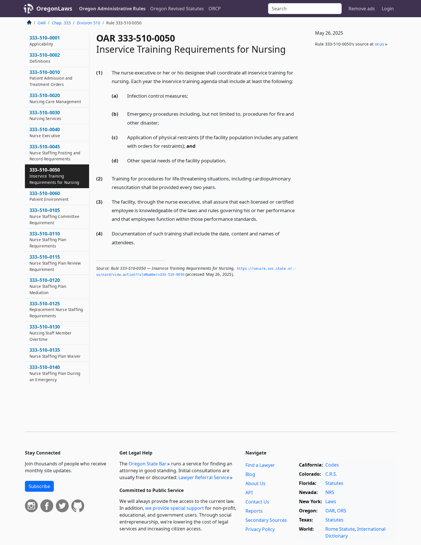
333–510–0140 (54, 373)
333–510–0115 (55, 263)
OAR (42, 22)
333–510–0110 (47, 240)
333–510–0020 (55, 98)
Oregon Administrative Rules (112, 8)
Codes (332, 465)
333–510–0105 (54, 216)
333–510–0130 (50, 333)
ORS (341, 510)
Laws (330, 501)
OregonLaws (54, 8)
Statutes (334, 483)
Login (388, 8)
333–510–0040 (44, 132)
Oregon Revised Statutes (177, 8)
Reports (254, 511)
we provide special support (174, 508)
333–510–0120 (47, 286)
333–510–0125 (56, 309)
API (249, 492)
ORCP (214, 8)
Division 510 (88, 22)
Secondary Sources (266, 520)
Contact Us (257, 502)
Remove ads (362, 8)
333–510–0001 (44, 41)
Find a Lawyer (260, 465)
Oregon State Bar (147, 464)
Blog (250, 474)
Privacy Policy (260, 529)
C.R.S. (331, 474)
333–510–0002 (44, 58)
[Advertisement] (353, 146)
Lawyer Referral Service (203, 477)
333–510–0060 (48, 196)
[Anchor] (296, 80)
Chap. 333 (61, 22)
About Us (255, 483)
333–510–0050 (54, 176)
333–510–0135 (55, 353)
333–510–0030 (45, 115)
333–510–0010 (50, 78)
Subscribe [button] (39, 486)
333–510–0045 (54, 152)
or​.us (379, 44)
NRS (329, 492)
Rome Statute (340, 529)
